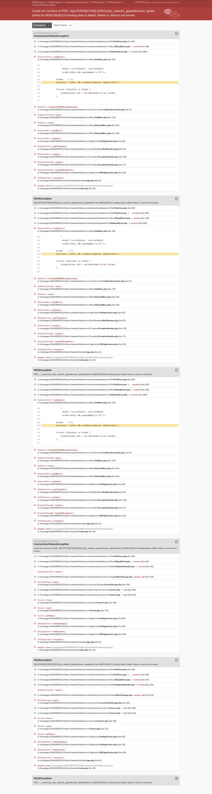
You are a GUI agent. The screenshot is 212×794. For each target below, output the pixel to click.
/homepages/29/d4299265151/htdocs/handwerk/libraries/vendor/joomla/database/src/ (83, 52)
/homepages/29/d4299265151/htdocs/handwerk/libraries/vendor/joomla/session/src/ (80, 590)
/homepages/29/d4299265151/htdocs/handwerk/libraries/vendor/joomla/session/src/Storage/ (86, 577)
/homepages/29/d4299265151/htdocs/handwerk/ (64, 188)
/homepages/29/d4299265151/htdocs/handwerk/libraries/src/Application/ (78, 141)
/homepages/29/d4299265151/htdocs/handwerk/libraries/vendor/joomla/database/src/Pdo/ (83, 41)
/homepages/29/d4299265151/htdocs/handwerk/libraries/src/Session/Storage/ (81, 585)
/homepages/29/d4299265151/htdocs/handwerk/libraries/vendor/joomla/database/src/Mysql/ (85, 46)
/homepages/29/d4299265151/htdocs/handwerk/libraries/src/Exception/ (79, 157)
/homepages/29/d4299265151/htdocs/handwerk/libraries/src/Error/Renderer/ (79, 149)
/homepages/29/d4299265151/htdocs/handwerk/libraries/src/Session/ (74, 603)
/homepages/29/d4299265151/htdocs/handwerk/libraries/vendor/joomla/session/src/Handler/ (87, 566)
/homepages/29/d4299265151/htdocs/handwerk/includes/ (67, 181)
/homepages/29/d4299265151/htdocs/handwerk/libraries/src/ (70, 610)
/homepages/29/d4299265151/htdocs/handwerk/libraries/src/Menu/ (73, 59)
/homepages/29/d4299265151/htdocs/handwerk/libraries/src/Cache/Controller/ (82, 110)
